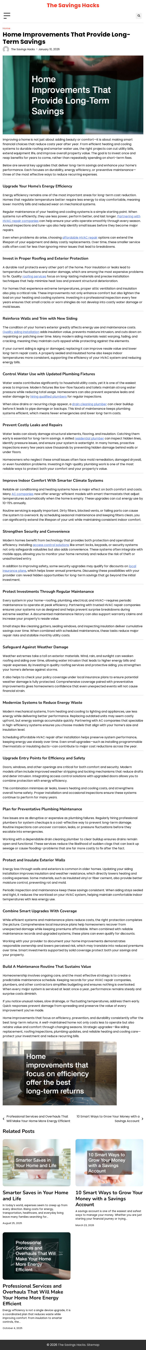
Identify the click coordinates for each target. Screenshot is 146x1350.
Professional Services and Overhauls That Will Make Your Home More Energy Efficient (33, 1295)
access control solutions (51, 545)
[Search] (139, 16)
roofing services (34, 276)
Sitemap (93, 1345)
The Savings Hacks (73, 5)
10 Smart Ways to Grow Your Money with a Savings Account (109, 1198)
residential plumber (89, 438)
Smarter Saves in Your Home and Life (35, 1195)
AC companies (22, 494)
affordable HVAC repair (80, 237)
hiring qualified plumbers (48, 396)
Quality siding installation (21, 332)
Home (6, 28)
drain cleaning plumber (89, 404)
